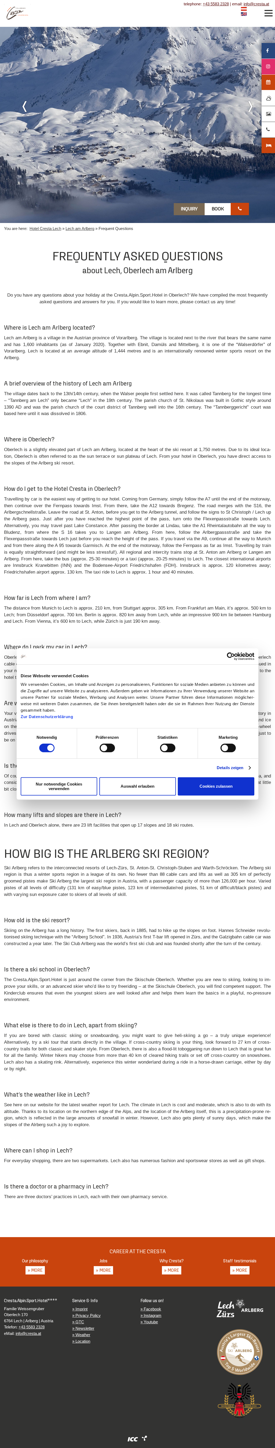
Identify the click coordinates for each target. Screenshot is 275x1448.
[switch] (107, 748)
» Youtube (149, 1322)
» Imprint (80, 1309)
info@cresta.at (256, 4)
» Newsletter (83, 1328)
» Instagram (150, 1315)
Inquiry (189, 209)
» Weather (81, 1334)
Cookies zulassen (216, 786)
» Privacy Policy (86, 1315)
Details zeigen (230, 767)
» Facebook (150, 1309)
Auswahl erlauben (137, 786)
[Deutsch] (244, 10)
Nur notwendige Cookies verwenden (59, 786)
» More (35, 1270)
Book (218, 209)
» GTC (78, 1322)
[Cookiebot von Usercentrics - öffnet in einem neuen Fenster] (230, 656)
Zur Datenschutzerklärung (47, 716)
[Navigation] (268, 13)
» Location (81, 1341)
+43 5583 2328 (216, 4)
